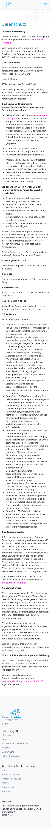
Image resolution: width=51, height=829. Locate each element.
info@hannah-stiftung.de (14, 582)
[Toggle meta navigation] (45, 4)
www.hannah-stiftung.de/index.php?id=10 (22, 681)
